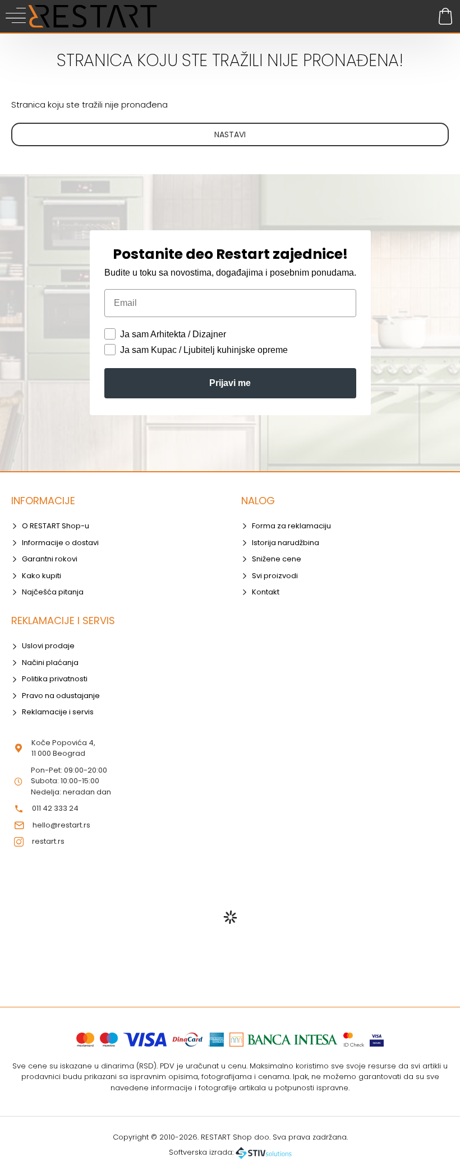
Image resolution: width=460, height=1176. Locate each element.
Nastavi (230, 134)
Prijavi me (230, 383)
